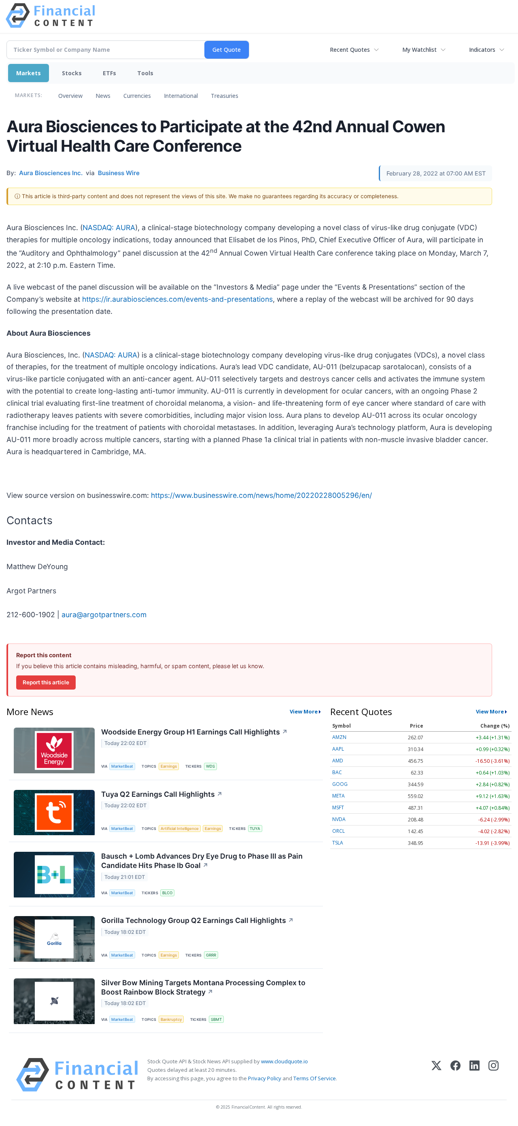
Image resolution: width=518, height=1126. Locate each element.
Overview (70, 95)
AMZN (339, 737)
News (103, 95)
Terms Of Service (314, 1078)
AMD (337, 760)
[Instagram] (493, 1074)
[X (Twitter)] (436, 1074)
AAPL (338, 748)
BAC (337, 772)
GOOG (340, 784)
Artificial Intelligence (180, 828)
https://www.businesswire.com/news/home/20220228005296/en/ (261, 495)
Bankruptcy (171, 1019)
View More (304, 711)
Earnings (169, 766)
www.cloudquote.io (284, 1061)
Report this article (46, 682)
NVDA (339, 819)
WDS (210, 766)
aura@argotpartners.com (104, 614)
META (338, 795)
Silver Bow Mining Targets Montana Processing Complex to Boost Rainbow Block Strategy (203, 987)
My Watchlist (419, 49)
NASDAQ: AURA (109, 227)
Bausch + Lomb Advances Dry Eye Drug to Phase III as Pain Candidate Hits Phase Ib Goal (202, 861)
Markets (28, 73)
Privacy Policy (264, 1078)
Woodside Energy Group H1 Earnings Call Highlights (194, 732)
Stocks (72, 73)
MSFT (338, 807)
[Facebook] (455, 1074)
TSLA (337, 842)
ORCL (338, 831)
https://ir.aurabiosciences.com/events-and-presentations (177, 299)
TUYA (255, 828)
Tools (145, 73)
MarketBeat (122, 766)
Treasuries (224, 95)
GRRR (211, 955)
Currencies (137, 95)
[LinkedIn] (474, 1074)
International (181, 95)
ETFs (109, 73)
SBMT (216, 1019)
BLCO (167, 893)
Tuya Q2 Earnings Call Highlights (162, 794)
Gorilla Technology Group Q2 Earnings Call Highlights (197, 920)
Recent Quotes (350, 49)
